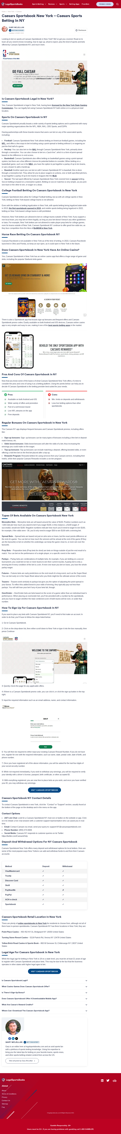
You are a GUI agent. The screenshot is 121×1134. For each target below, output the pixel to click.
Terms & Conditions (9, 1094)
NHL (34, 150)
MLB (54, 176)
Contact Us (6, 1100)
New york (11, 11)
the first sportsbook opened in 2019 (25, 208)
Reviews (51, 4)
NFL (4, 143)
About (4, 1090)
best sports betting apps (59, 325)
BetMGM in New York (43, 228)
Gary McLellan (16, 27)
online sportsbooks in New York (32, 923)
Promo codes (105, 4)
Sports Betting (38, 4)
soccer (75, 179)
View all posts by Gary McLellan (21, 1061)
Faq (3, 1107)
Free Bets (85, 4)
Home (4, 11)
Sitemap (5, 1104)
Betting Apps (74, 4)
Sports (62, 4)
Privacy (4, 1097)
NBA (31, 164)
